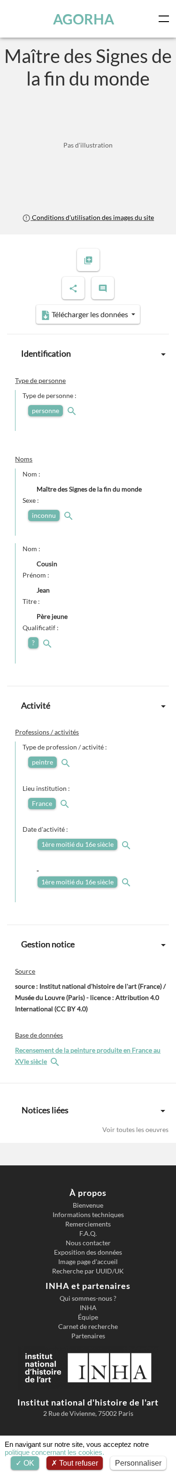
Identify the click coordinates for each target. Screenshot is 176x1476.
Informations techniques (88, 1214)
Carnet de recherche (88, 1326)
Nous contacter (88, 1243)
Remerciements (88, 1224)
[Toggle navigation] (166, 19)
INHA (88, 1307)
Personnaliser (138, 1463)
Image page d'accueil (88, 1261)
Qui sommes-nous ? (88, 1298)
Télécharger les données (90, 314)
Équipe (88, 1317)
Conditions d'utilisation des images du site (92, 217)
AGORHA (83, 18)
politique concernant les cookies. (54, 1452)
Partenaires (88, 1336)
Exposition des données (88, 1252)
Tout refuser (77, 1463)
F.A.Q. (88, 1233)
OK (28, 1463)
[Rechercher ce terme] (72, 410)
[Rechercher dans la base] (55, 1061)
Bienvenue (88, 1205)
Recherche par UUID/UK (88, 1271)
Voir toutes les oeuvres (135, 1129)
